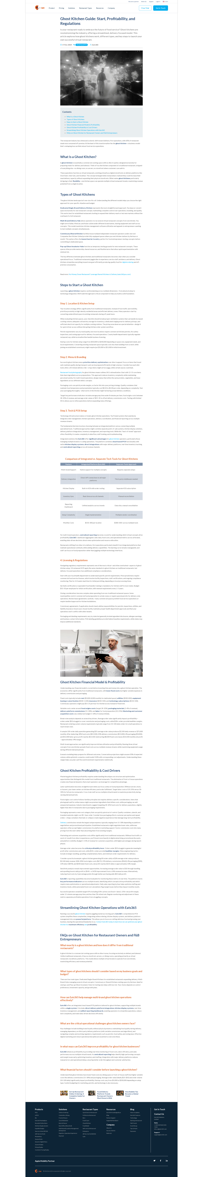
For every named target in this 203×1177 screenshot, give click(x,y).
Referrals (144, 1)
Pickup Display (39, 1147)
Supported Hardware (112, 1120)
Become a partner (134, 1)
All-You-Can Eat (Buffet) (89, 1134)
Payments (133, 1131)
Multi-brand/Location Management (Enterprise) (69, 1129)
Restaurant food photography (71, 372)
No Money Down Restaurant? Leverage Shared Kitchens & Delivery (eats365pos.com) (100, 274)
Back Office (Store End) (65, 1126)
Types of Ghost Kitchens (75, 119)
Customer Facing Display (42, 1150)
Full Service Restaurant (89, 1115)
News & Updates (135, 1112)
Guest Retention (63, 1120)
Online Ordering (63, 1112)
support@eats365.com (160, 1135)
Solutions (71, 8)
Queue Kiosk (38, 1139)
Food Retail (86, 1126)
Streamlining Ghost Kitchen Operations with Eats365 (86, 130)
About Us (109, 1128)
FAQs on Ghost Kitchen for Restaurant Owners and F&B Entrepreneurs (92, 133)
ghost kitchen (114, 439)
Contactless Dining (64, 1115)
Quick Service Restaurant (90, 1112)
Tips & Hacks (133, 1128)
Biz (36, 1118)
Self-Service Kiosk (40, 1134)
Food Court (86, 1120)
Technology (133, 1118)
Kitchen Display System (41, 1126)
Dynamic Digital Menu (41, 1142)
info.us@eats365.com (160, 1129)
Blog (107, 1115)
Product (52, 8)
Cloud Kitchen (87, 1123)
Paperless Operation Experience (68, 1133)
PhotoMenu (38, 1136)
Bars (84, 1118)
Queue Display (39, 1144)
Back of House (63, 1123)
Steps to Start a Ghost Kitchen (77, 122)
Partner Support (110, 1118)
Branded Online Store (41, 1123)
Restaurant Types (85, 8)
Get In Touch (160, 8)
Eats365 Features (135, 1115)
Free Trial (145, 8)
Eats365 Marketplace (41, 1120)
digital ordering (127, 262)
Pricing (61, 8)
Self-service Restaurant (89, 1128)
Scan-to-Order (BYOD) (41, 1131)
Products (39, 1109)
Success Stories (110, 1130)
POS (36, 1112)
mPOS (37, 1115)
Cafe (84, 1136)
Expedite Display (39, 1128)
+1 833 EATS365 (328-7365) (160, 1126)
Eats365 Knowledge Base (113, 1112)
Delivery (63, 822)
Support (151, 1)
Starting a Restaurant (136, 1120)
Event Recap (133, 1126)
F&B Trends (133, 1123)
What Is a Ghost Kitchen (75, 117)
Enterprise (86, 1131)
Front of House (63, 1118)
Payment (61, 1136)
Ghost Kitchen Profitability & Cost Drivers (82, 127)
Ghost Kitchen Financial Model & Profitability (83, 125)
